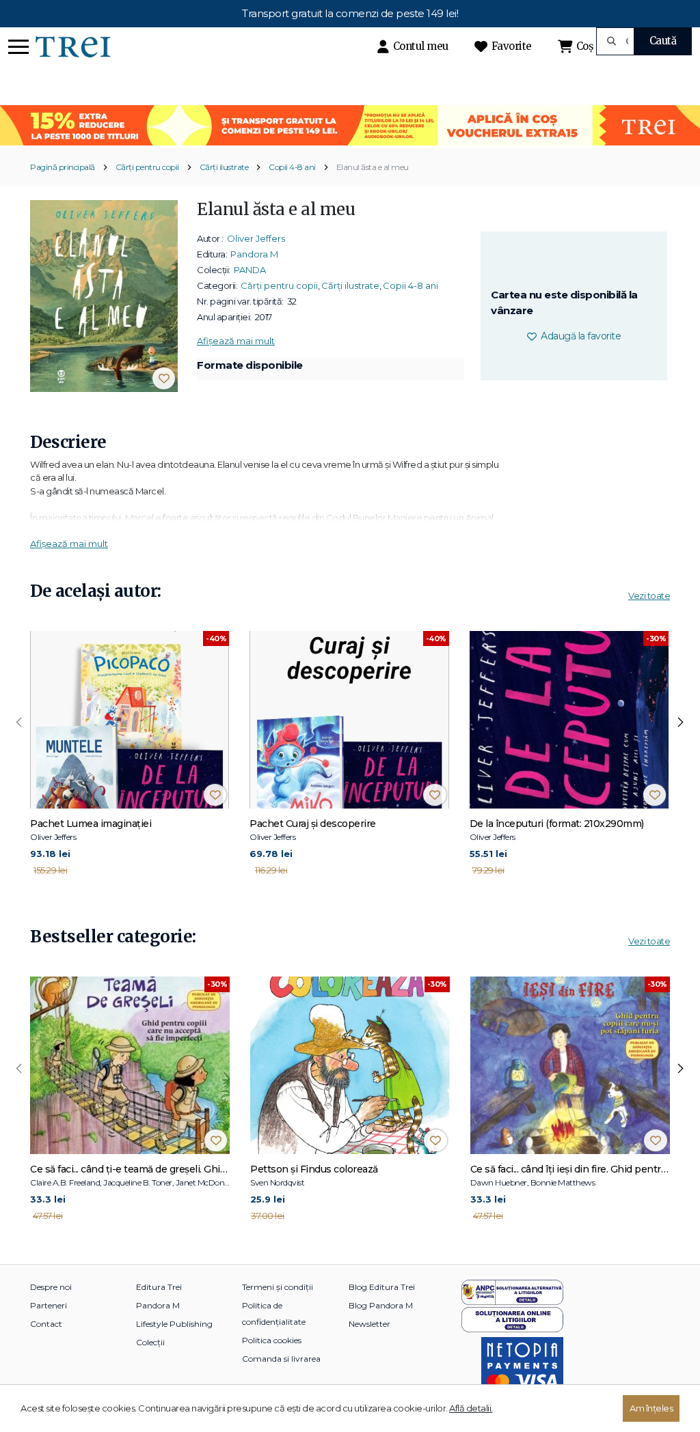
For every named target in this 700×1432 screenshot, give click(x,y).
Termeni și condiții (277, 1287)
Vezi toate (649, 595)
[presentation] (19, 722)
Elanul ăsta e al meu (372, 167)
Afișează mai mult (236, 340)
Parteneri (48, 1305)
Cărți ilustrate (224, 167)
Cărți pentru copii (147, 167)
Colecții (150, 1342)
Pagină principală (62, 167)
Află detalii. (471, 1408)
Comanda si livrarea (281, 1358)
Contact (46, 1324)
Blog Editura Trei (382, 1287)
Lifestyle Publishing (174, 1324)
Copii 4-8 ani (292, 167)
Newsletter (369, 1324)
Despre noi (51, 1287)
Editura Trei (159, 1287)
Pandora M (254, 254)
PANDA (250, 269)
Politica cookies (271, 1340)
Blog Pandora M (381, 1305)
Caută (663, 40)
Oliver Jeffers (256, 238)
